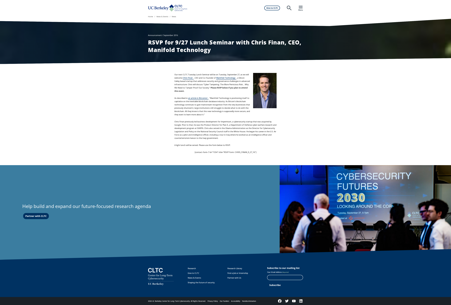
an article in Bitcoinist (198, 98)
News (174, 16)
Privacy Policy (213, 301)
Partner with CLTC (36, 216)
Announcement (155, 35)
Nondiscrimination (249, 301)
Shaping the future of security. (201, 282)
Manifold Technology (226, 78)
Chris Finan (188, 78)
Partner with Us (234, 278)
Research (192, 268)
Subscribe (275, 285)
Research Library (234, 268)
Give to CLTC (272, 8)
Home (150, 16)
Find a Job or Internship (237, 273)
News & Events (162, 16)
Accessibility (235, 301)
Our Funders (224, 301)
